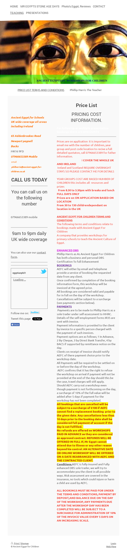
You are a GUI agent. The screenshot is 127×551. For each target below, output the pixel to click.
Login (113, 543)
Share (16, 325)
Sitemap (25, 543)
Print (17, 543)
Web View (111, 546)
